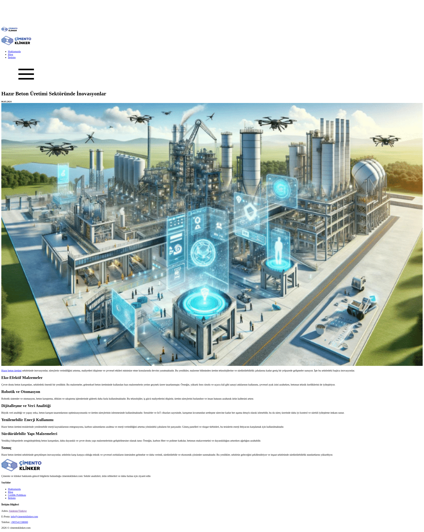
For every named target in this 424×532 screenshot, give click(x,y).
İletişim (12, 57)
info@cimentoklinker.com (24, 516)
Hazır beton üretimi (11, 370)
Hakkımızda (14, 51)
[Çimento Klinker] (9, 30)
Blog (10, 54)
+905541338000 (19, 522)
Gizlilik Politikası (17, 495)
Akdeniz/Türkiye (18, 511)
